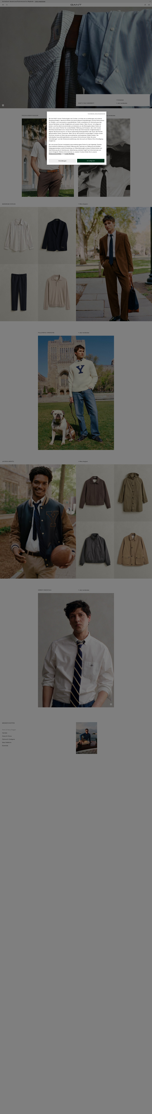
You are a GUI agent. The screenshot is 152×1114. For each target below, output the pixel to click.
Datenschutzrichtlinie (55, 153)
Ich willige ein (91, 160)
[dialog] (77, 138)
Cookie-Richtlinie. (69, 153)
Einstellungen (62, 161)
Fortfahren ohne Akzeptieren (96, 113)
